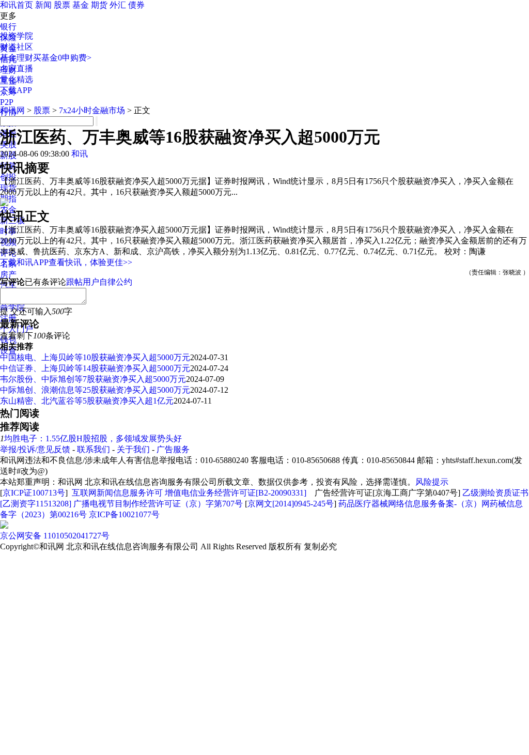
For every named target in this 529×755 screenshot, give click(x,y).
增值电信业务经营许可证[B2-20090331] (235, 492)
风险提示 (431, 481)
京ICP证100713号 (34, 492)
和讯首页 (16, 5)
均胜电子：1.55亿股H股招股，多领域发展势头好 (93, 438)
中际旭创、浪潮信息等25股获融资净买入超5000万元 (95, 390)
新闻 (43, 5)
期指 (8, 198)
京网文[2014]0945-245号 (290, 503)
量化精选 (16, 79)
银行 (8, 26)
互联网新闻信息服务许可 (117, 492)
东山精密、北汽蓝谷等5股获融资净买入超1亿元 (87, 400)
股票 (62, 5)
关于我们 (133, 449)
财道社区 (16, 46)
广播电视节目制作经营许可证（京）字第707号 (158, 503)
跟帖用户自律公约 (99, 282)
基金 (80, 5)
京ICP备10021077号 (124, 514)
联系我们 (93, 449)
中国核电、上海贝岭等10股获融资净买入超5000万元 (95, 357)
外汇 (118, 5)
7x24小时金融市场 (92, 110)
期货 (99, 5)
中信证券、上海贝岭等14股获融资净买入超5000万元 (95, 368)
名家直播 (16, 68)
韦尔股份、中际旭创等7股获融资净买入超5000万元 (93, 379)
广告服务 (173, 449)
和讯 (79, 153)
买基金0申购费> (62, 57)
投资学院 (16, 36)
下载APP (16, 90)
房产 (8, 274)
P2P (6, 102)
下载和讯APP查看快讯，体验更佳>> (66, 262)
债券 (136, 5)
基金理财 (16, 57)
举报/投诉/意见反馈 (35, 449)
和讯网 (12, 110)
